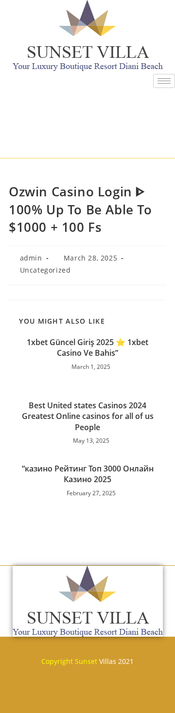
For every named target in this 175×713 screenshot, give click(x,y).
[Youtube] (87, 697)
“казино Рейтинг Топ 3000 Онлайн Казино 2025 (88, 474)
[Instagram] (145, 697)
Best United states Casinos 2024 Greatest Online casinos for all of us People (88, 416)
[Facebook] (30, 697)
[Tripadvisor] (116, 697)
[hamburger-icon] (164, 81)
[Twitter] (59, 697)
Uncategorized (45, 270)
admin (31, 257)
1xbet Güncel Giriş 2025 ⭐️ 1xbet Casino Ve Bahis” (87, 347)
